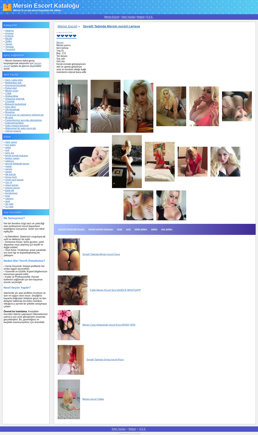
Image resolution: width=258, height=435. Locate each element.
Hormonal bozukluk (15, 85)
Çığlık (8, 93)
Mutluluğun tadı (13, 82)
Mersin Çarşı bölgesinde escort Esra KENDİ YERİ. (109, 325)
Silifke (8, 41)
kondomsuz (11, 193)
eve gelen (10, 145)
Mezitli (8, 38)
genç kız (9, 153)
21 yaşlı (9, 206)
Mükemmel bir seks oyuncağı (20, 128)
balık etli (9, 190)
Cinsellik (9, 101)
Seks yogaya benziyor (17, 125)
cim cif (8, 182)
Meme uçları (11, 90)
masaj (8, 166)
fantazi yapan (12, 158)
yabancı (9, 198)
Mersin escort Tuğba (93, 399)
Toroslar (9, 46)
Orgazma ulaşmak (14, 99)
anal (7, 201)
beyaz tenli (11, 177)
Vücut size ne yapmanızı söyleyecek (24, 115)
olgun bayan (11, 185)
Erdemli (9, 36)
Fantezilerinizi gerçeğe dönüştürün (23, 120)
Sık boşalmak (12, 109)
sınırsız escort (12, 188)
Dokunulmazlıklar (14, 123)
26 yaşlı (9, 204)
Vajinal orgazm (13, 131)
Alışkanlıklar (11, 96)
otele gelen (11, 142)
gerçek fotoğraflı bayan (17, 163)
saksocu (9, 161)
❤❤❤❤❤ (66, 36)
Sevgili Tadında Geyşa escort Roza (105, 359)
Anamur (9, 33)
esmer (8, 171)
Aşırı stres (10, 107)
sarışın (8, 169)
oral (7, 150)
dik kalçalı (10, 174)
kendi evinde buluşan (16, 155)
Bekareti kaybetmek (15, 104)
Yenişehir (10, 49)
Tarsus (8, 44)
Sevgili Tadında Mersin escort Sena (101, 254)
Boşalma (10, 112)
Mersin (60, 42)
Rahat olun (11, 88)
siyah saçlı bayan (14, 180)
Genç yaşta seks (14, 80)
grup (7, 196)
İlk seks (9, 117)
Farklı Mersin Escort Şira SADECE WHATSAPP (115, 290)
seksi (8, 147)
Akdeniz (9, 30)
